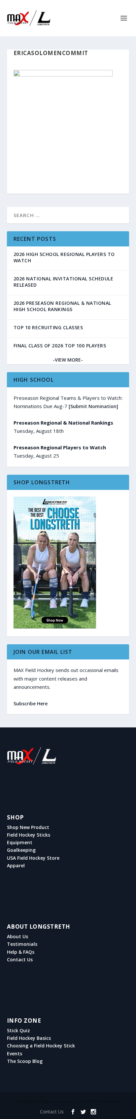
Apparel (16, 866)
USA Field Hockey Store (33, 858)
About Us (17, 937)
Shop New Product (28, 827)
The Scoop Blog (25, 1061)
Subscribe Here (31, 703)
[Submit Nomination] (93, 406)
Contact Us (20, 960)
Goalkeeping (21, 850)
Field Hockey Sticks (28, 835)
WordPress (112, 1101)
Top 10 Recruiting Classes (48, 327)
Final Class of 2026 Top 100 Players (60, 345)
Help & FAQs (20, 952)
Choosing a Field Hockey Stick (41, 1046)
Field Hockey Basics (29, 1038)
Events (14, 1054)
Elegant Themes (56, 1101)
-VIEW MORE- (68, 360)
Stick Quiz (18, 1031)
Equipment (19, 843)
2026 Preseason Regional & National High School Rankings (62, 306)
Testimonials (22, 944)
